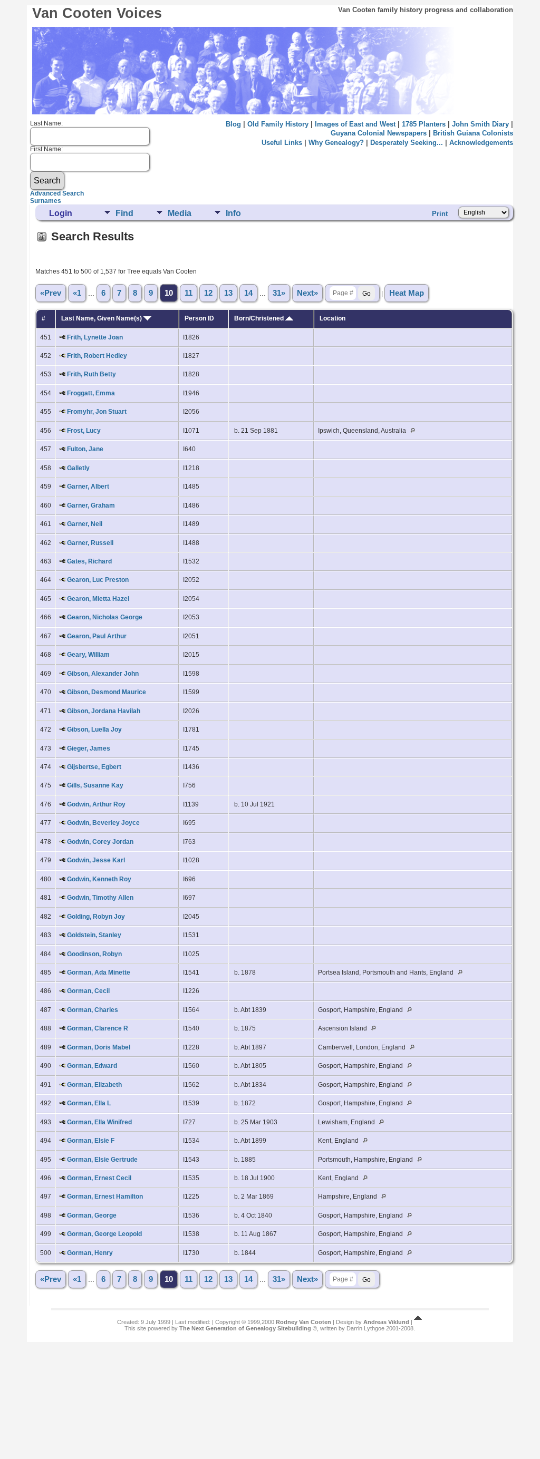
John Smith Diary (480, 124)
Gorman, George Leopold (104, 1234)
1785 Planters (424, 124)
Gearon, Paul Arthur (97, 636)
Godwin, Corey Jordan (100, 841)
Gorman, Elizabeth (94, 1084)
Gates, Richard (89, 561)
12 (208, 293)
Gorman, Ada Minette (98, 972)
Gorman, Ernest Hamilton (105, 1196)
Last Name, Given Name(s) (102, 318)
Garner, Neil (84, 524)
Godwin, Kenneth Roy (99, 879)
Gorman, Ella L (89, 1103)
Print (440, 214)
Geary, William (88, 654)
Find (124, 213)
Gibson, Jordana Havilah (103, 711)
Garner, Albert (88, 486)
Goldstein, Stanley (94, 935)
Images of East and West (355, 124)
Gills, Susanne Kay (95, 785)
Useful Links (282, 143)
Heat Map (406, 293)
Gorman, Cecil (88, 991)
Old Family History (277, 124)
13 (228, 293)
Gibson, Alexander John (103, 673)
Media (179, 213)
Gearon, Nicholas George (104, 617)
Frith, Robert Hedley (97, 355)
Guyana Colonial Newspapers (379, 133)
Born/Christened (259, 318)
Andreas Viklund (386, 1322)
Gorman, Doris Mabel (98, 1047)
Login (60, 213)
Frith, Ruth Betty (91, 374)
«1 (77, 293)
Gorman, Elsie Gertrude (102, 1159)
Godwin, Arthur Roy (96, 804)
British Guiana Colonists (473, 133)
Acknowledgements (481, 143)
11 (188, 293)
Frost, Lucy (84, 430)
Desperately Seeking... (406, 143)
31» (279, 293)
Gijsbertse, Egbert (94, 767)
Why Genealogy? (336, 143)
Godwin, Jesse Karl (96, 860)
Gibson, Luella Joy (94, 729)
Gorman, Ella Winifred (99, 1122)
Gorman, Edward (92, 1065)
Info (233, 213)
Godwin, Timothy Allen (100, 897)
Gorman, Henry (90, 1253)
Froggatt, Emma (91, 393)
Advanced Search (57, 193)
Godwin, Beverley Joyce (103, 822)
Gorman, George (92, 1215)
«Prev (50, 293)
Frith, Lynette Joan (95, 337)
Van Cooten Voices (97, 13)
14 (248, 293)
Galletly (78, 468)
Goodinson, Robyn (94, 954)
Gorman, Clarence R (97, 1028)
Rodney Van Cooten (303, 1322)
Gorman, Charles (92, 1010)
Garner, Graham (91, 505)
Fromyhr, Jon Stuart (97, 411)
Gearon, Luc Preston (98, 579)
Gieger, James (88, 748)
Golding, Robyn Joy (96, 916)
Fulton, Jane (85, 449)
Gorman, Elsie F (90, 1140)
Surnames (45, 201)
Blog (233, 124)
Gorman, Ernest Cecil (99, 1178)
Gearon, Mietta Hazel (98, 598)
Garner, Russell (90, 543)
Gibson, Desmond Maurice (106, 692)
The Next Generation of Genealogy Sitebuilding (245, 1328)
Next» (307, 293)
